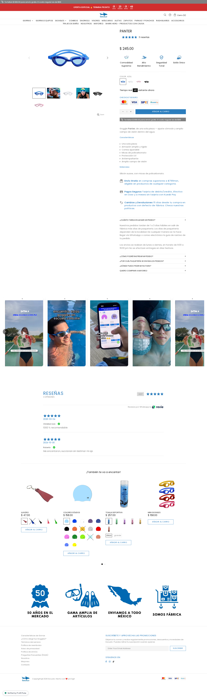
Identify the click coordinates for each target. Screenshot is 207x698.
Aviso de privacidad (30, 648)
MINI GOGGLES (69, 512)
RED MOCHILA (112, 512)
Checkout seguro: (129, 97)
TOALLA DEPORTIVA (29, 512)
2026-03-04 (49, 419)
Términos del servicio (31, 642)
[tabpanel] (125, 505)
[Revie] (158, 407)
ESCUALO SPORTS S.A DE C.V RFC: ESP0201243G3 (103, 15)
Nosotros (25, 658)
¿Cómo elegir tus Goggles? (33, 639)
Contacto (25, 665)
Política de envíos (29, 652)
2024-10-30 (49, 442)
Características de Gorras (33, 635)
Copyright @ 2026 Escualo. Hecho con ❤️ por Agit (53, 679)
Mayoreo (25, 661)
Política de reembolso (31, 645)
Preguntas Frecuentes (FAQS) (34, 655)
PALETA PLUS (153, 512)
